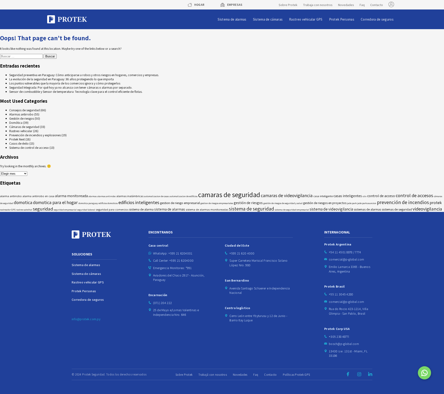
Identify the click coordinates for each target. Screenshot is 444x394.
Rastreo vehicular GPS (305, 19)
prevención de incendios (403, 202)
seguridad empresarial (65, 209)
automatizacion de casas (156, 196)
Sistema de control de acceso (29, 148)
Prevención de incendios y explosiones (35, 135)
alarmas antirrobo (106, 196)
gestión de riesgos (248, 202)
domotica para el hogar (55, 202)
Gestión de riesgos (21, 118)
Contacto (376, 5)
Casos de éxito (19, 143)
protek (436, 202)
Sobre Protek (288, 5)
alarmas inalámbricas (129, 196)
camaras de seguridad (229, 194)
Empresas (235, 5)
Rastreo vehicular (20, 131)
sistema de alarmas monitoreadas (207, 209)
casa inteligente (323, 196)
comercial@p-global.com (346, 259)
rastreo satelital (24, 209)
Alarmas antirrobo (21, 114)
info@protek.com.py (86, 319)
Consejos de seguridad (24, 110)
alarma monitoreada (71, 195)
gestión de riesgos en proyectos (324, 203)
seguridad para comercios (112, 209)
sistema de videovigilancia (331, 209)
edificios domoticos (108, 203)
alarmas (93, 196)
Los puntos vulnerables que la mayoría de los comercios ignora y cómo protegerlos (64, 83)
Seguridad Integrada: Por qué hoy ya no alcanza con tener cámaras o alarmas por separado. (70, 87)
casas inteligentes (347, 195)
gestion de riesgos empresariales (216, 203)
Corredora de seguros (377, 19)
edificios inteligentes (138, 202)
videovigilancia (427, 209)
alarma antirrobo (11, 196)
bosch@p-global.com (344, 344)
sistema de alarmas (169, 209)
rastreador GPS (7, 209)
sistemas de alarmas (367, 209)
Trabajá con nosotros (212, 375)
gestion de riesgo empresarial (180, 203)
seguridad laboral (86, 209)
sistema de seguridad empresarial (292, 209)
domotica (23, 202)
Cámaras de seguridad (24, 127)
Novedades (346, 5)
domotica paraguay (88, 203)
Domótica (15, 123)
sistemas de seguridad (397, 209)
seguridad (43, 209)
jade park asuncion (366, 203)
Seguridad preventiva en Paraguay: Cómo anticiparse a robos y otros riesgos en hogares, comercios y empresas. (84, 75)
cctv (365, 196)
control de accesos (414, 195)
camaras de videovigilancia (287, 195)
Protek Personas (342, 19)
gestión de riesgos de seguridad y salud (282, 203)
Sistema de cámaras (268, 19)
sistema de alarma (141, 209)
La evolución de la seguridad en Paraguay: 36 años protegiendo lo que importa (61, 79)
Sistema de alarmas (232, 19)
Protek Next (17, 139)
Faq (362, 5)
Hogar (199, 5)
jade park (352, 203)
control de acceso (381, 195)
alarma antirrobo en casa (38, 196)
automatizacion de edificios (183, 196)
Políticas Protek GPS (296, 375)
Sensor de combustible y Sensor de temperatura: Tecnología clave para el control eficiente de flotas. (75, 92)
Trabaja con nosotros (318, 5)
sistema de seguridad (251, 208)
